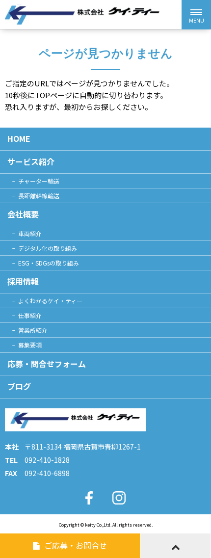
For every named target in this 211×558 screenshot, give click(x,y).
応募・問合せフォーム (46, 364)
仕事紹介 (30, 315)
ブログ (19, 386)
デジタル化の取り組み (47, 248)
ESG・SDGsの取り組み (48, 263)
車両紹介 (30, 233)
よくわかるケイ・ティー (50, 300)
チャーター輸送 (38, 181)
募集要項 (30, 345)
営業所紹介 (33, 330)
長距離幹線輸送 (38, 195)
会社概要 (23, 214)
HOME (18, 138)
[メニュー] (196, 14)
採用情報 (23, 281)
